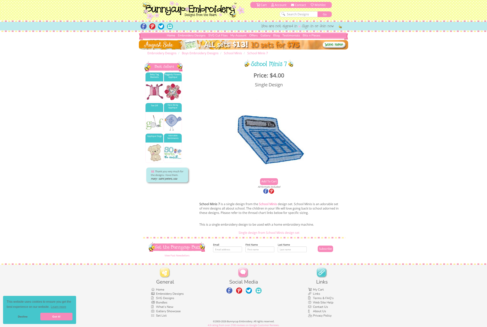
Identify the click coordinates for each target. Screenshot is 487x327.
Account (280, 5)
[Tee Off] (154, 122)
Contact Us (320, 307)
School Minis (268, 204)
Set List (161, 316)
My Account (238, 35)
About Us (319, 311)
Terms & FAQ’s (323, 298)
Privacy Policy (322, 316)
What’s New (164, 307)
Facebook (266, 191)
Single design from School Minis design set (269, 233)
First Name (251, 244)
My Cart (318, 290)
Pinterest (272, 191)
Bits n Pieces (311, 35)
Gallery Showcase (168, 311)
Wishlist (320, 5)
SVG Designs (165, 298)
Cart (263, 5)
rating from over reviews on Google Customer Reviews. (243, 325)
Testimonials (291, 35)
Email (216, 244)
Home (171, 35)
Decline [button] (23, 316)
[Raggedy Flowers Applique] (173, 92)
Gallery (265, 35)
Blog (276, 35)
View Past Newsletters (177, 255)
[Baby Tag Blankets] (154, 92)
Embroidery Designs (192, 35)
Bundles (161, 302)
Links (316, 294)
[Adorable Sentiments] (173, 153)
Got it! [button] (56, 316)
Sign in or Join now (318, 26)
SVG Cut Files (218, 35)
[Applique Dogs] (154, 153)
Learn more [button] (58, 306)
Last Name (284, 244)
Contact (300, 5)
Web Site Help (323, 302)
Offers (253, 35)
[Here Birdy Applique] (173, 122)
